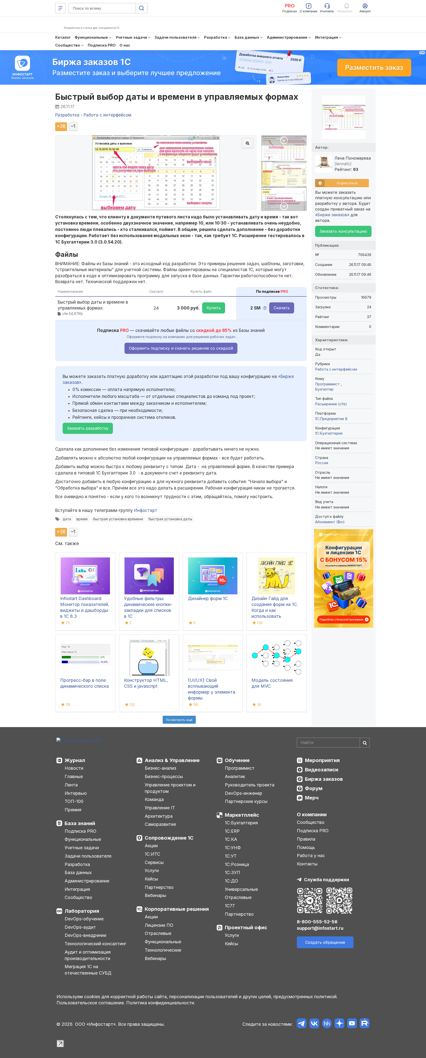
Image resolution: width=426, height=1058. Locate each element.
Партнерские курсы (246, 801)
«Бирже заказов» (332, 214)
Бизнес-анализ (160, 768)
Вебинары (155, 895)
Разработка (77, 864)
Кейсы (151, 878)
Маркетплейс (242, 815)
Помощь (306, 847)
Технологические (163, 950)
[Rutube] (364, 1024)
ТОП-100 (74, 801)
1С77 (230, 905)
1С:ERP (232, 831)
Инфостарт (145, 510)
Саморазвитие (160, 824)
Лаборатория (82, 911)
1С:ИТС (152, 854)
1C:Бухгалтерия (328, 433)
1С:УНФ (233, 847)
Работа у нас (311, 855)
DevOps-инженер (243, 793)
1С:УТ (231, 856)
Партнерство (159, 887)
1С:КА (231, 839)
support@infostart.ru (320, 928)
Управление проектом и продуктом (170, 788)
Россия (321, 462)
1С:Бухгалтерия (241, 822)
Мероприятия (322, 760)
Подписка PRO (80, 831)
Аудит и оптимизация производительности (88, 955)
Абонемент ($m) (330, 522)
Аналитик (235, 776)
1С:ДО (231, 880)
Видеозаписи (321, 770)
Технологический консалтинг (95, 943)
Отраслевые (158, 933)
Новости (74, 768)
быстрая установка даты (170, 519)
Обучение (237, 760)
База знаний (80, 823)
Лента (71, 784)
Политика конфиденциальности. (160, 1002)
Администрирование (87, 880)
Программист (328, 384)
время (82, 519)
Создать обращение (325, 942)
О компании (312, 814)
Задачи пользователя (88, 856)
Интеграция (77, 889)
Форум (313, 788)
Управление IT (160, 807)
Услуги (152, 870)
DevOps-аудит (80, 927)
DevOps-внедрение (85, 935)
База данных (78, 872)
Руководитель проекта (249, 784)
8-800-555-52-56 (317, 921)
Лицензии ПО (159, 925)
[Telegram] (302, 1024)
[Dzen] (339, 1024)
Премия (73, 809)
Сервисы (154, 862)
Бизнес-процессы (164, 776)
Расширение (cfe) (331, 404)
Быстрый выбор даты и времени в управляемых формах (177, 97)
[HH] (327, 1024)
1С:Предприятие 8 (331, 418)
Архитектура (159, 816)
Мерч (312, 798)
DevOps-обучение (84, 918)
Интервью (76, 793)
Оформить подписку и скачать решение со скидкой (181, 348)
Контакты (307, 863)
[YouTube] (352, 1024)
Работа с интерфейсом (336, 369)
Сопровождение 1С (169, 838)
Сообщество (78, 897)
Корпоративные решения (177, 909)
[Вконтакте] (314, 1024)
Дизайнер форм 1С (208, 598)
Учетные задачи (82, 847)
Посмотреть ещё (179, 720)
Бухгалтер (324, 389)
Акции (151, 845)
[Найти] (365, 743)
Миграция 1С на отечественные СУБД (88, 970)
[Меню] (60, 8)
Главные (74, 776)
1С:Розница (237, 864)
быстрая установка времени (118, 519)
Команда (154, 799)
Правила (306, 839)
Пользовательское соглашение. (90, 1002)
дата (67, 519)
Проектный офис (246, 927)
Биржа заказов (324, 779)
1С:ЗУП (232, 872)
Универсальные (241, 889)
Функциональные (83, 839)
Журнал (75, 760)
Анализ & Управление (172, 760)
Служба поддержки (326, 879)
